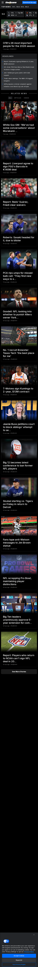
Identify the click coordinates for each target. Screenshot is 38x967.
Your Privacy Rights (19, 964)
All (10, 98)
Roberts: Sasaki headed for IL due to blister (18, 239)
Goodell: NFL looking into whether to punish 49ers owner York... (17, 314)
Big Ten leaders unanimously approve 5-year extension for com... (17, 619)
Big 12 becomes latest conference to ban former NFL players (18, 465)
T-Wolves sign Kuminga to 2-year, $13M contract (18, 390)
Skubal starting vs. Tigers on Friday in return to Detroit (18, 504)
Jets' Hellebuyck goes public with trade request (17, 74)
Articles (17, 98)
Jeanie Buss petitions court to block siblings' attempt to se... (19, 427)
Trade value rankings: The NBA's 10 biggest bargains (18, 80)
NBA (18, 7)
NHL (22, 7)
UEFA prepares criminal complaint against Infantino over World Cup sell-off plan (17, 85)
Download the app (29, 2)
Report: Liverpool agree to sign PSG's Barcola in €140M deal (18, 166)
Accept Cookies (19, 956)
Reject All (19, 960)
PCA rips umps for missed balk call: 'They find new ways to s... (18, 275)
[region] (19, 949)
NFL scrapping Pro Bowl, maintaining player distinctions (17, 581)
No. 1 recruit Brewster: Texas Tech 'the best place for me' (18, 353)
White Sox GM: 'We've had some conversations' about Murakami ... (19, 127)
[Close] (34, 934)
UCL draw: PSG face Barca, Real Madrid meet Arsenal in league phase (19, 68)
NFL (14, 7)
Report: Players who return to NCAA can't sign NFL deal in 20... (18, 658)
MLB (27, 7)
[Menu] (3, 2)
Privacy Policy (29, 951)
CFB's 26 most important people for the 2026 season (19, 45)
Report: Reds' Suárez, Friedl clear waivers (15, 203)
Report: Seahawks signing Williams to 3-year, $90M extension (19, 63)
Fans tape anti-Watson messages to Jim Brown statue (17, 542)
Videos (26, 98)
